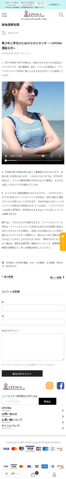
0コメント (26, 53)
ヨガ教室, (41, 262)
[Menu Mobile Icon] (4, 15)
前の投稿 (8, 276)
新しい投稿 (55, 277)
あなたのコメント (10, 330)
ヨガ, (33, 262)
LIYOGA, (10, 262)
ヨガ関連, (51, 262)
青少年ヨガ (11, 266)
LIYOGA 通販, (22, 262)
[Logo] (34, 15)
